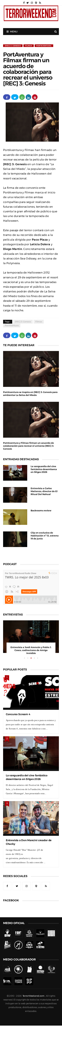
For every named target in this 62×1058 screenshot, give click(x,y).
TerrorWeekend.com (33, 996)
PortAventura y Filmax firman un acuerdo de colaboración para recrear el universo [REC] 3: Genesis (28, 446)
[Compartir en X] (14, 97)
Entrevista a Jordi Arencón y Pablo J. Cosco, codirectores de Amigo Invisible (31, 650)
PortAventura (43, 45)
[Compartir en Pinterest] (35, 97)
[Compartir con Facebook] (6, 97)
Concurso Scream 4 (18, 714)
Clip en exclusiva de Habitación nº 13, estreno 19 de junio (45, 536)
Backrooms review (41, 510)
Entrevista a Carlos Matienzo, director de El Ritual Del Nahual (44, 491)
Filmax (28, 45)
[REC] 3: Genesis (13, 45)
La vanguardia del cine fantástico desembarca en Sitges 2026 (44, 469)
